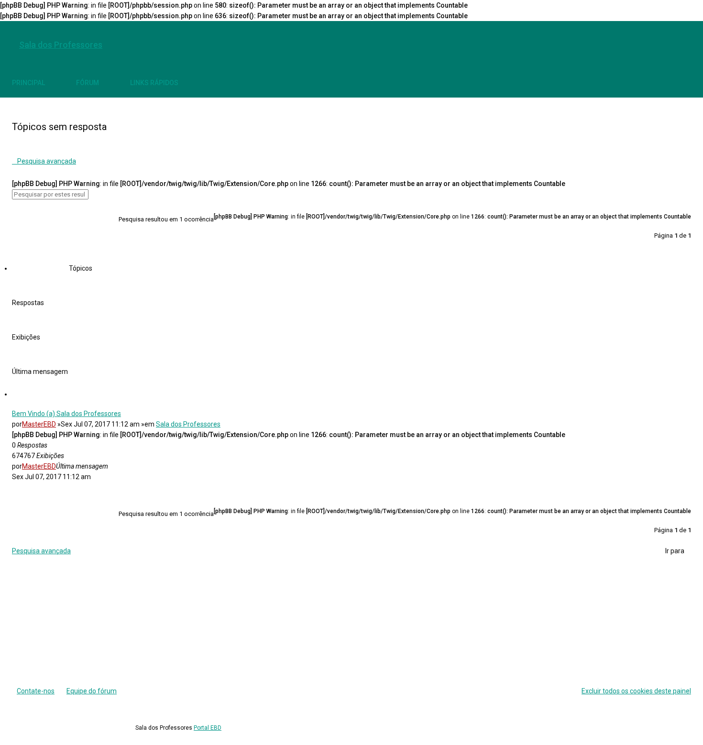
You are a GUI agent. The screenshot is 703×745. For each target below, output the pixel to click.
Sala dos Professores (188, 424)
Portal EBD (207, 727)
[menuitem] (681, 45)
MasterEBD (39, 424)
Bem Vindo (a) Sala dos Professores (66, 413)
